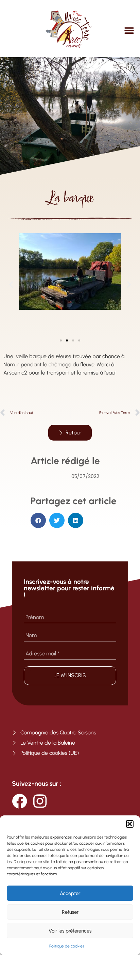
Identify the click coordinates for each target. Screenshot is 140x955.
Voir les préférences (70, 931)
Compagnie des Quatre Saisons (58, 732)
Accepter (70, 893)
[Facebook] (19, 801)
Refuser (70, 912)
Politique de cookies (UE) (49, 753)
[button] (129, 824)
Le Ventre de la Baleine (47, 742)
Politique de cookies (66, 946)
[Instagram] (40, 801)
